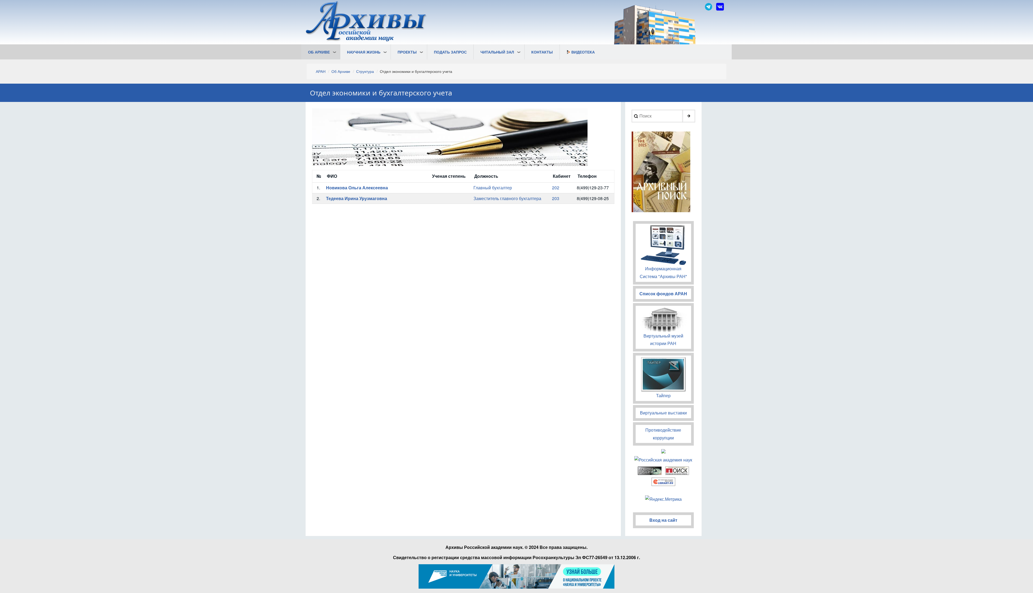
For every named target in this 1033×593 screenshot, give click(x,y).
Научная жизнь (363, 52)
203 (555, 198)
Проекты (407, 52)
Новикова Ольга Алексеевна (357, 187)
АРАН (321, 71)
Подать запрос (450, 52)
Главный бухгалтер (492, 187)
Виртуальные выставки (663, 413)
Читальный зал (497, 52)
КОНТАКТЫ (542, 52)
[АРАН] (366, 22)
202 (555, 187)
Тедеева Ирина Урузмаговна (356, 198)
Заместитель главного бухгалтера (507, 198)
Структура (365, 71)
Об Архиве (319, 52)
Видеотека (583, 52)
